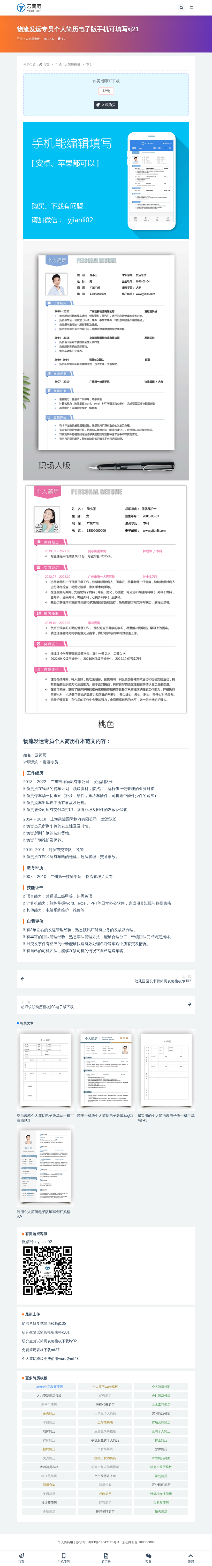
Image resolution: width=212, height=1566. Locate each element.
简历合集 (49, 1484)
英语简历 (49, 1493)
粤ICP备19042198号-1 (103, 1542)
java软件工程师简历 (49, 1386)
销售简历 (161, 1511)
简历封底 (105, 1484)
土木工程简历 (161, 1404)
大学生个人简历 (105, 1413)
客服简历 (49, 1422)
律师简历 (49, 1440)
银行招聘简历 (105, 1511)
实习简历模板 (161, 1413)
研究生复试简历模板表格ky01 (46, 1332)
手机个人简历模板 (28, 38)
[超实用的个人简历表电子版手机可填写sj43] (166, 1070)
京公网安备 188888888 (138, 1542)
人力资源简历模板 (49, 1395)
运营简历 (105, 1502)
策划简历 (161, 1476)
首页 (46, 64)
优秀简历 (105, 1395)
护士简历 (161, 1440)
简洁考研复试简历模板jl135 (44, 1324)
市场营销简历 (161, 1422)
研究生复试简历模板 (105, 1467)
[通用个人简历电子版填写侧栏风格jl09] (45, 1166)
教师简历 (161, 1449)
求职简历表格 (49, 1467)
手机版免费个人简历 (105, 1440)
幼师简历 (49, 1431)
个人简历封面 (161, 1386)
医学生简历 (49, 1404)
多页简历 (49, 1413)
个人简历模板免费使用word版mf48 (50, 1359)
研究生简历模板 (161, 1467)
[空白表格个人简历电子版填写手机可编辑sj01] (45, 1070)
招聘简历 (49, 1449)
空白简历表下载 (105, 1476)
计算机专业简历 (161, 1493)
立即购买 (108, 105)
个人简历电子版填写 (72, 1542)
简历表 (106, 1561)
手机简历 (63, 1561)
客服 (148, 1561)
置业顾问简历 (161, 1484)
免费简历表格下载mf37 (40, 1350)
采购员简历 (161, 1502)
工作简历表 (105, 1422)
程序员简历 (49, 1476)
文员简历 (49, 1458)
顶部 (191, 1561)
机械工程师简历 (105, 1458)
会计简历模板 (161, 1395)
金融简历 (49, 1511)
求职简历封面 (161, 1458)
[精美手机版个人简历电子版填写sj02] (106, 1070)
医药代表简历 (105, 1404)
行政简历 (105, 1493)
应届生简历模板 (105, 1431)
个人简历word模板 (105, 1386)
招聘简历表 (105, 1449)
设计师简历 (49, 1502)
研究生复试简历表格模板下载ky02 (49, 1341)
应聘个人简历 (161, 1431)
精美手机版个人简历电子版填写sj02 (105, 1116)
